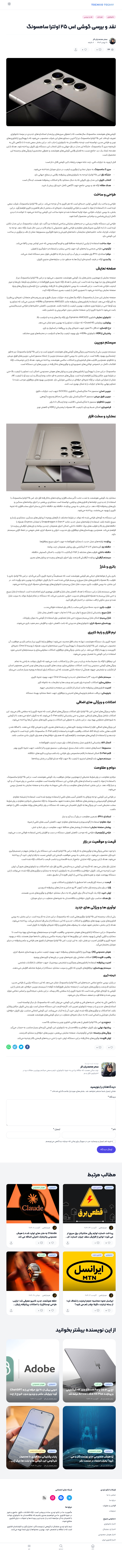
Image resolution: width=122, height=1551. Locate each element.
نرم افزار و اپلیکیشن (37, 1451)
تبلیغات (112, 1511)
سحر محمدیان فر (100, 39)
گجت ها (41, 1255)
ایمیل (56, 1129)
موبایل (100, 17)
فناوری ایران (97, 1187)
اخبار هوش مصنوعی (107, 1534)
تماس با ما (111, 1495)
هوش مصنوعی (39, 1187)
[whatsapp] (8, 1047)
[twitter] (21, 1047)
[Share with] (75, 49)
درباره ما (112, 1500)
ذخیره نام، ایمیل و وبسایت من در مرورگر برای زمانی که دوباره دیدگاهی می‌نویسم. (79, 1141)
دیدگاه (112, 1097)
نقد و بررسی (88, 17)
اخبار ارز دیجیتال (109, 1529)
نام (113, 1129)
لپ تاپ (98, 1384)
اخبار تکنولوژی (110, 1523)
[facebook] (27, 1047)
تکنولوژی (110, 17)
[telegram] (14, 1047)
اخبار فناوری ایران (109, 1540)
